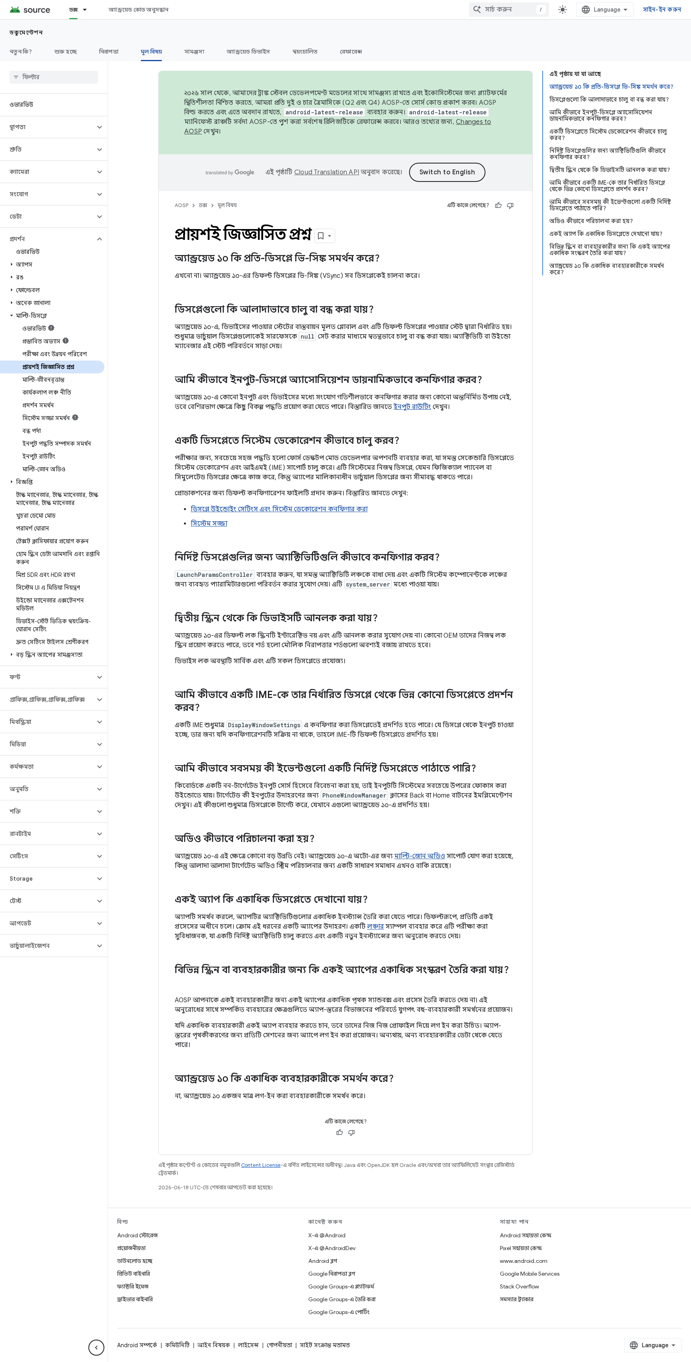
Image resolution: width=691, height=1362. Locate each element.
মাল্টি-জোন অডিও (419, 856)
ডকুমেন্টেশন (26, 32)
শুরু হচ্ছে (65, 51)
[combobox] (509, 9)
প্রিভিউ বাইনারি (133, 1273)
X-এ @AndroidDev (331, 1248)
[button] (47, 127)
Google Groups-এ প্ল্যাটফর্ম (341, 1286)
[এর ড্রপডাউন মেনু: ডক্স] (88, 9)
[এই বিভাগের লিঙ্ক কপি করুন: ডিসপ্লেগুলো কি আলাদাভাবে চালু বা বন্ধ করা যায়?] (382, 310)
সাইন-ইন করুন (662, 9)
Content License (261, 1165)
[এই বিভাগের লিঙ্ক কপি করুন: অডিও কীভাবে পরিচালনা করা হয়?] (323, 839)
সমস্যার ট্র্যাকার (516, 1299)
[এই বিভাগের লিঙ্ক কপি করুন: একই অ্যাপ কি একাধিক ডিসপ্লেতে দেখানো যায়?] (376, 900)
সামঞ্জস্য (194, 51)
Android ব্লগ (322, 1260)
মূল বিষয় (151, 51)
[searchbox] (54, 77)
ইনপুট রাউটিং (412, 407)
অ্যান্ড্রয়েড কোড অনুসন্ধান (138, 9)
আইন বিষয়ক (214, 1345)
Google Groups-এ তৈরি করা (341, 1299)
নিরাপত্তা (108, 51)
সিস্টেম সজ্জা (209, 524)
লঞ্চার (375, 927)
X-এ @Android (327, 1235)
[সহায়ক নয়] (510, 205)
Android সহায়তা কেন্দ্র (525, 1235)
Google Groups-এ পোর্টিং (338, 1312)
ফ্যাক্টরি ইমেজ (132, 1286)
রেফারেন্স (351, 51)
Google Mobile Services (529, 1273)
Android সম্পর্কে (137, 1345)
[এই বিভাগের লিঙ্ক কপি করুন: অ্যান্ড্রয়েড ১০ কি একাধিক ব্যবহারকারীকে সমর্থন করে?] (402, 1079)
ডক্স (73, 9)
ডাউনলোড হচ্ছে (134, 1260)
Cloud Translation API (326, 172)
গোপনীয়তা (279, 1345)
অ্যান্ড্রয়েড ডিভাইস (248, 51)
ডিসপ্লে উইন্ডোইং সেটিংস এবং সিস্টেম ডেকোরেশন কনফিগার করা (279, 509)
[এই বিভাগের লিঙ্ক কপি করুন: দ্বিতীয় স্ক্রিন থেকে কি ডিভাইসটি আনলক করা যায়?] (386, 619)
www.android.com (523, 1260)
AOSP (181, 205)
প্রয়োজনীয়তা (131, 1248)
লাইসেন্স (248, 1345)
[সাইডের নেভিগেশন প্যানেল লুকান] (96, 1348)
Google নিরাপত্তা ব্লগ (331, 1273)
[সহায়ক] (498, 205)
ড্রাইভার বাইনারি (135, 1299)
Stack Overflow (519, 1286)
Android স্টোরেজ (137, 1235)
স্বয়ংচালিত (305, 51)
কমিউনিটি (177, 1345)
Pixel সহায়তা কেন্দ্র (521, 1248)
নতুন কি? (21, 51)
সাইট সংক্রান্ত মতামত (325, 1345)
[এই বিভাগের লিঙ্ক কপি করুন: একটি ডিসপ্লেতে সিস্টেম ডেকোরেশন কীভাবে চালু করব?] (407, 441)
